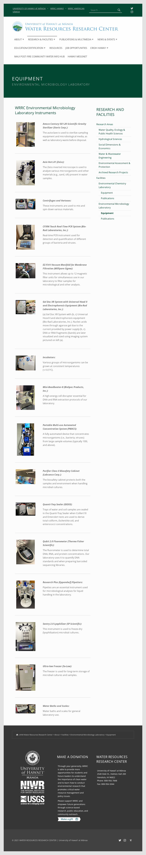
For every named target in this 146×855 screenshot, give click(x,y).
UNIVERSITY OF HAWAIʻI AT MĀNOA (29, 8)
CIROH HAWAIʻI (98, 48)
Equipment (107, 192)
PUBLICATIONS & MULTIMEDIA (75, 39)
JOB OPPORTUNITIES (76, 48)
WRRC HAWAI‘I (57, 8)
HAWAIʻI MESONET (77, 56)
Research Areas (104, 124)
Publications (107, 198)
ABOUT (18, 39)
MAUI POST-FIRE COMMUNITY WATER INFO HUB (39, 56)
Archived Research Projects (113, 172)
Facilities (101, 178)
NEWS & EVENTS (106, 39)
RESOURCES (55, 48)
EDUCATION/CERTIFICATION (28, 48)
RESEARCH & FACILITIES (40, 39)
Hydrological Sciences (110, 139)
